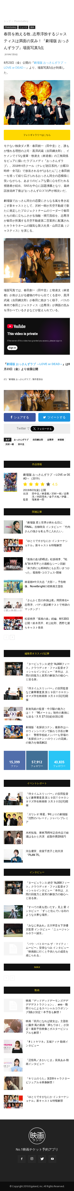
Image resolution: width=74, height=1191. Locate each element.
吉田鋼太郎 (38, 439)
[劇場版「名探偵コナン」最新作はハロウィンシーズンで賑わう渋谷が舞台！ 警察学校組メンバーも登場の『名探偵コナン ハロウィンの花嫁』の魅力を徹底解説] (13, 732)
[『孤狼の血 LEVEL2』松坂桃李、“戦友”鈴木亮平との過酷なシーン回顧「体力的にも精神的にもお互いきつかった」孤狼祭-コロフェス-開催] (13, 563)
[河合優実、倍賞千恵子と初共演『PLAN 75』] (13, 856)
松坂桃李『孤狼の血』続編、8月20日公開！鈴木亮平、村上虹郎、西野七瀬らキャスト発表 (47, 623)
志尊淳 (50, 439)
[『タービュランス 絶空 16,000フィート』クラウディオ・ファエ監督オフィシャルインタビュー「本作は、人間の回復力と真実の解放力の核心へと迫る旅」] (13, 668)
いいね (15, 752)
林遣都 (61, 439)
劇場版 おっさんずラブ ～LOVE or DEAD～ (35, 364)
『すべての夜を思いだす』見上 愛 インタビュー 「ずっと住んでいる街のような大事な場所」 (47, 911)
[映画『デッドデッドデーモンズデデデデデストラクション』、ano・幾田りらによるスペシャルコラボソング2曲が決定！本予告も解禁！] (13, 1005)
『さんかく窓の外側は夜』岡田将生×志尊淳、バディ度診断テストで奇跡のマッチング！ (47, 605)
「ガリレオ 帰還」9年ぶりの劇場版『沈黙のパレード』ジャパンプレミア (47, 818)
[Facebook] (21, 1159)
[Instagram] (32, 1159)
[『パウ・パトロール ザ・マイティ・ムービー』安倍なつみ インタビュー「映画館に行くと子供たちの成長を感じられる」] (13, 948)
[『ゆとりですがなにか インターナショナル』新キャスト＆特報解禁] (13, 545)
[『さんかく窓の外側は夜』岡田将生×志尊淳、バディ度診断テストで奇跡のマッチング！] (13, 604)
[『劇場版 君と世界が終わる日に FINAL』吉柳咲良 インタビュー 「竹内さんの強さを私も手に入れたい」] (13, 527)
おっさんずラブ (21, 439)
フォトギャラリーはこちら (37, 135)
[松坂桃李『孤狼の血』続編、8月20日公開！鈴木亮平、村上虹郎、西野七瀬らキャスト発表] (13, 623)
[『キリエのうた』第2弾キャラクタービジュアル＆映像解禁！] (13, 1083)
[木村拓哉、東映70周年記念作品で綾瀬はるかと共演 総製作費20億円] (13, 837)
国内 (32, 27)
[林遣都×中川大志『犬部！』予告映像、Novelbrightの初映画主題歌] (13, 586)
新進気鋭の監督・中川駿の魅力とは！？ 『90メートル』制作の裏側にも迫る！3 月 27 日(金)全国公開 (47, 712)
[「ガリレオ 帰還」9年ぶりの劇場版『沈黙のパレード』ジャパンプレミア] (13, 819)
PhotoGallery (21, 21)
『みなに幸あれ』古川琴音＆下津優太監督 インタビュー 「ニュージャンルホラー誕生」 (47, 929)
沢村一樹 (10, 444)
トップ (7, 21)
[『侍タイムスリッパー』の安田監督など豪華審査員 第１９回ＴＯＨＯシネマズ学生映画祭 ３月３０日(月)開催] (13, 693)
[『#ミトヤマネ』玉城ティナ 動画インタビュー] (13, 1046)
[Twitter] (42, 1159)
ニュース (23, 27)
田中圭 (21, 444)
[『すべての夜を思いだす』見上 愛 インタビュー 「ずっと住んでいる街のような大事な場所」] (13, 912)
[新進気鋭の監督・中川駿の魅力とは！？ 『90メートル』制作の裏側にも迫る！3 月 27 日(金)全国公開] (13, 713)
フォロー (37, 752)
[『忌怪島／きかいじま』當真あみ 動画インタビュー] (13, 1065)
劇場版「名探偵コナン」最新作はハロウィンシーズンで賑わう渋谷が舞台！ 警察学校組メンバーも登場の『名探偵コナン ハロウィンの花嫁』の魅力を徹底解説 (47, 735)
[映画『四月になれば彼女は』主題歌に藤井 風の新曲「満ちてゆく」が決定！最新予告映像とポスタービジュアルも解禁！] (13, 1026)
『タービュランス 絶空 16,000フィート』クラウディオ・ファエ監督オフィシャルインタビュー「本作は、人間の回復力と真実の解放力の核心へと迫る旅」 (48, 671)
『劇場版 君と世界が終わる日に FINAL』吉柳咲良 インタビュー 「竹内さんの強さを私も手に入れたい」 (47, 527)
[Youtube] (52, 1159)
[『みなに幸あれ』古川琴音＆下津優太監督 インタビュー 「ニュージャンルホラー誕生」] (13, 930)
